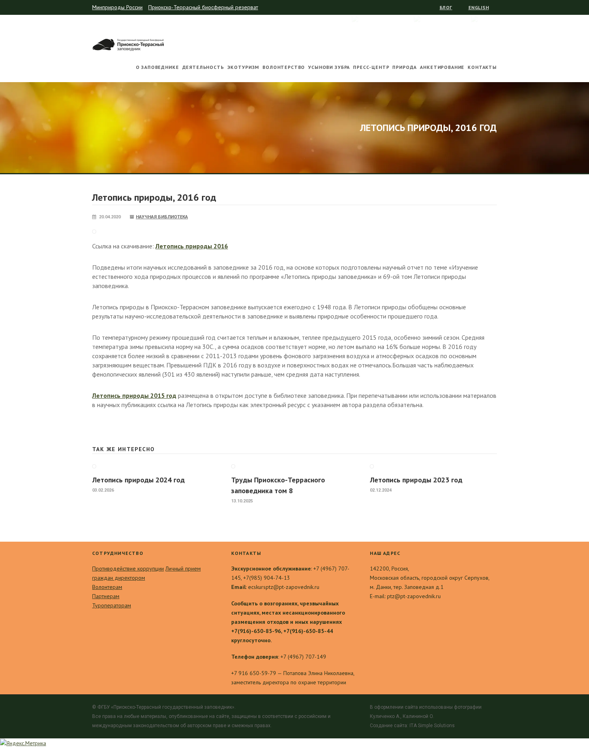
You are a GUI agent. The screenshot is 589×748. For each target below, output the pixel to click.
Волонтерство (283, 67)
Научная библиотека (162, 217)
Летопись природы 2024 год (138, 479)
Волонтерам (107, 587)
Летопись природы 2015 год (134, 395)
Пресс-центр (371, 67)
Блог (446, 7)
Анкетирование (442, 67)
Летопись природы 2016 (191, 246)
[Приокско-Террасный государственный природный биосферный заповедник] (128, 43)
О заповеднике (157, 67)
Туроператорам (111, 605)
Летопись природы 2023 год (416, 479)
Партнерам (105, 596)
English (478, 7)
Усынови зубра (329, 67)
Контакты (482, 67)
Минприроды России (117, 7)
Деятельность (203, 67)
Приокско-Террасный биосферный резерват (203, 7)
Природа (404, 67)
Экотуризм (243, 67)
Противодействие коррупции (128, 568)
